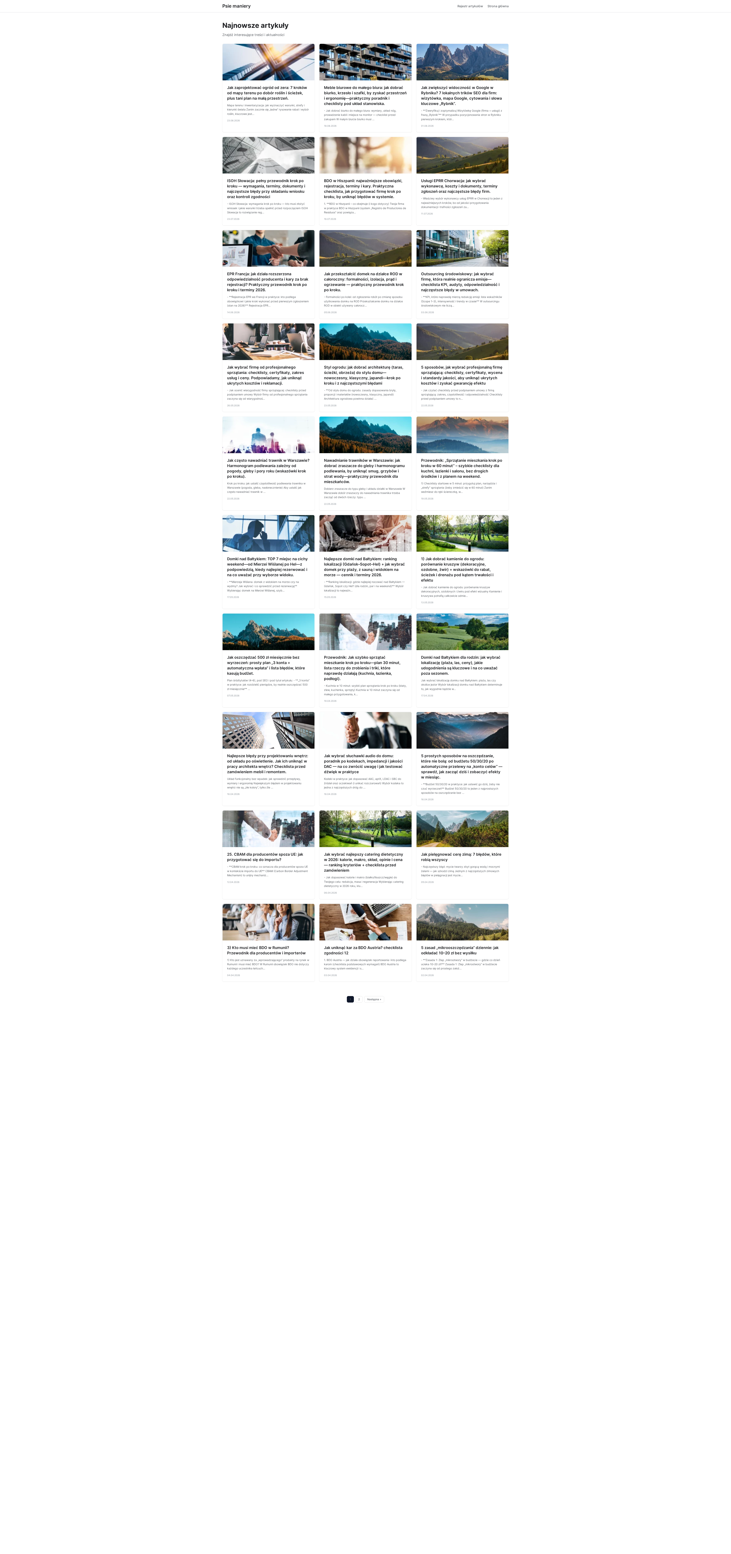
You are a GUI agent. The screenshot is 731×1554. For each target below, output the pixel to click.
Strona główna (498, 6)
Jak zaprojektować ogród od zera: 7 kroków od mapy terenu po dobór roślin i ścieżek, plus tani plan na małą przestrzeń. (267, 93)
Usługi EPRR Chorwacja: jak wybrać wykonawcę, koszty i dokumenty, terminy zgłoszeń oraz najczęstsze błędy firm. (459, 186)
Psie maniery (236, 6)
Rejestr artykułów (470, 6)
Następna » (374, 999)
